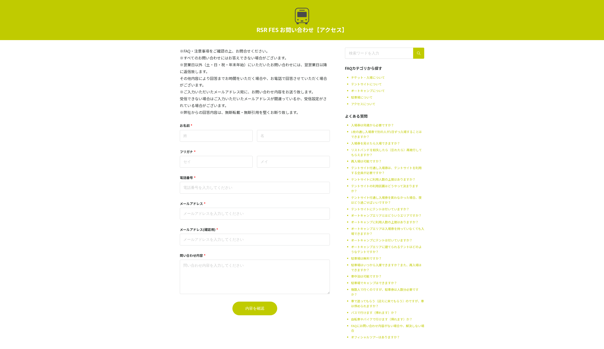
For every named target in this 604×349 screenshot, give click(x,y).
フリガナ (188, 151)
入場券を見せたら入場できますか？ (375, 143)
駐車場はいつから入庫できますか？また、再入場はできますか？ (386, 267)
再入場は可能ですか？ (366, 161)
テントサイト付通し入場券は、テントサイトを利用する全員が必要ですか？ (386, 170)
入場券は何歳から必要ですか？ (372, 125)
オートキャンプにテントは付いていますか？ (381, 240)
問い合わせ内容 (193, 255)
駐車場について (362, 97)
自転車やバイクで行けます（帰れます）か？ (381, 319)
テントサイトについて (366, 84)
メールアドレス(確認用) (199, 229)
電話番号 (188, 177)
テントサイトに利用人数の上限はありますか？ (383, 179)
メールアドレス (193, 203)
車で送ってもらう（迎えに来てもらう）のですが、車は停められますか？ (387, 303)
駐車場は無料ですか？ (366, 258)
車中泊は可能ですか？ (366, 276)
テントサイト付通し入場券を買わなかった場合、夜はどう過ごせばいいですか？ (386, 200)
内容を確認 (254, 308)
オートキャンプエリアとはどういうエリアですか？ (386, 215)
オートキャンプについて (368, 90)
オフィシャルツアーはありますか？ (375, 337)
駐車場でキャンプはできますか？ (374, 283)
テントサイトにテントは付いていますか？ (380, 209)
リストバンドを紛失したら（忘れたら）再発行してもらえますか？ (386, 152)
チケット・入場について (368, 77)
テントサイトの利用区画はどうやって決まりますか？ (384, 188)
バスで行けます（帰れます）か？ (374, 312)
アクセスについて (363, 104)
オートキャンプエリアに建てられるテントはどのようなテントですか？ (386, 249)
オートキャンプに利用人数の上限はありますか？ (385, 222)
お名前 (186, 125)
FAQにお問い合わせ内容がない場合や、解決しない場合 (387, 328)
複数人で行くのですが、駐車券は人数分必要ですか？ (385, 292)
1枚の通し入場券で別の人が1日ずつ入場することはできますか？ (386, 134)
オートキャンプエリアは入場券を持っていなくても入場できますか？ (387, 231)
